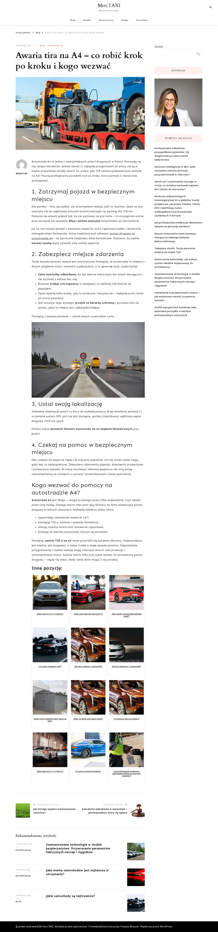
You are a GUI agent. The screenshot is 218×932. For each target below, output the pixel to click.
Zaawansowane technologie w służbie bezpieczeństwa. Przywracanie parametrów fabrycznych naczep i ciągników (78, 848)
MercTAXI (109, 5)
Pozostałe (142, 20)
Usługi (124, 20)
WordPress (166, 926)
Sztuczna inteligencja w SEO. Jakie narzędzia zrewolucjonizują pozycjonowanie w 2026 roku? (174, 170)
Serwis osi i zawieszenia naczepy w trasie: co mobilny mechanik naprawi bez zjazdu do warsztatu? (176, 185)
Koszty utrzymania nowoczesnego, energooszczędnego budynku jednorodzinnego (175, 237)
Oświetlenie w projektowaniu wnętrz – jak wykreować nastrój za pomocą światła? (177, 296)
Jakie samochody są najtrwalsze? (70, 896)
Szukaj (158, 46)
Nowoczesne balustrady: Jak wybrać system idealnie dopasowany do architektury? (175, 263)
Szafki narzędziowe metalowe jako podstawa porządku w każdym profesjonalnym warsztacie (175, 311)
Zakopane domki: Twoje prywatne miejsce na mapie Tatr (174, 250)
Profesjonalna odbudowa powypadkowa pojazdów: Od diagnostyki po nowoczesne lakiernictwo (171, 154)
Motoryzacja (106, 20)
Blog (72, 20)
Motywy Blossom (129, 926)
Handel (87, 20)
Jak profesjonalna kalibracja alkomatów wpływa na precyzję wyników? (178, 224)
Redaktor (21, 173)
